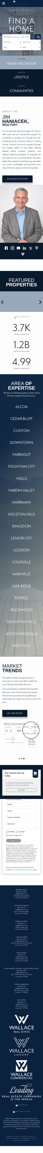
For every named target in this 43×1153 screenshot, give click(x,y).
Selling (22, 832)
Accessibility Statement (19, 1138)
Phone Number (13, 817)
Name (9, 804)
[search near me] (33, 37)
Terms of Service (28, 870)
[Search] (38, 37)
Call (23, 790)
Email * (10, 811)
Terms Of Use (12, 1136)
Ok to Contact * (16, 835)
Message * (11, 824)
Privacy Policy (15, 870)
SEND (13, 840)
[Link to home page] (21, 3)
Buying (12, 832)
